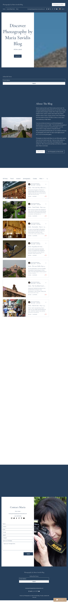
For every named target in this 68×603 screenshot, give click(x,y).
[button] (47, 178)
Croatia (35, 178)
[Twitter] (48, 9)
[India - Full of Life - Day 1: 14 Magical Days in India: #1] (14, 308)
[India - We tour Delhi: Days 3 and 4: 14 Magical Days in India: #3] (14, 268)
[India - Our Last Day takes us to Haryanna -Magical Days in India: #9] (14, 190)
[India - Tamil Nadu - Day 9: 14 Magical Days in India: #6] (14, 209)
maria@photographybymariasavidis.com (36, 9)
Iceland (18, 178)
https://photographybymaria (56, 142)
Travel (12, 178)
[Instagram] (46, 9)
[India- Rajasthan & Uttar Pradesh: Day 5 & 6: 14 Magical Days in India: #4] (14, 249)
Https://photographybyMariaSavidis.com (45, 130)
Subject (4, 535)
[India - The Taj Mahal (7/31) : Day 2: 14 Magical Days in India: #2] (14, 288)
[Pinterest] (54, 9)
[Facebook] (52, 9)
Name (3, 523)
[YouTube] (56, 9)
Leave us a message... (7, 540)
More (41, 178)
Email (3, 529)
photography (26, 178)
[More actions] (46, 184)
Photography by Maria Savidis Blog (13, 4)
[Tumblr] (50, 9)
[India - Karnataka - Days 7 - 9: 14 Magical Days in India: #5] (14, 229)
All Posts (5, 178)
